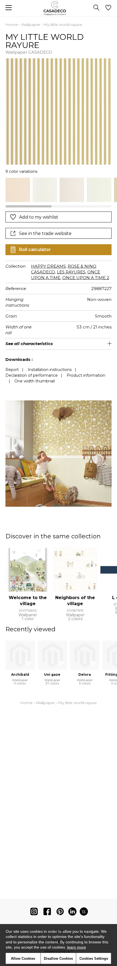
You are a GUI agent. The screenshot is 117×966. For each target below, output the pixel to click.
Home (11, 24)
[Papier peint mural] (84, 913)
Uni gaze (52, 674)
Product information (86, 375)
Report (12, 369)
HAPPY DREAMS (48, 266)
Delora (84, 674)
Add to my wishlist (38, 217)
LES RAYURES (71, 271)
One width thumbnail (34, 381)
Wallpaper (30, 24)
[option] (17, 190)
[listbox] (58, 190)
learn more (76, 947)
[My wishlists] (108, 8)
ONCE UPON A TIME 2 (85, 277)
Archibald (20, 674)
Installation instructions (50, 369)
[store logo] (58, 8)
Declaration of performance (31, 375)
